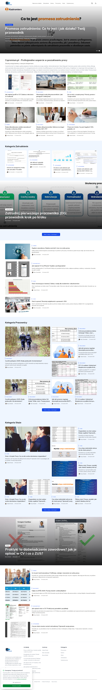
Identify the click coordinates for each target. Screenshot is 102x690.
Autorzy (44, 647)
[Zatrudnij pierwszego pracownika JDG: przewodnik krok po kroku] (51, 205)
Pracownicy (58, 3)
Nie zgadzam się (16, 682)
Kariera (52, 3)
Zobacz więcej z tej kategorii (50, 234)
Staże (63, 3)
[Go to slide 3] (99, 50)
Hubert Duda (8, 41)
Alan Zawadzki (45, 652)
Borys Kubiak (8, 220)
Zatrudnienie (46, 3)
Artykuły (26, 647)
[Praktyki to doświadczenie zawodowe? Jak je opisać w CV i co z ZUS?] (51, 541)
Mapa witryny (54, 681)
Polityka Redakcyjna (46, 681)
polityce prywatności (21, 679)
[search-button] (92, 3)
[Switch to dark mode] (95, 3)
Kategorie (64, 647)
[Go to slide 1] (96, 50)
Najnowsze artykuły (36, 3)
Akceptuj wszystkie (16, 685)
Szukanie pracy (70, 3)
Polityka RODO (37, 681)
